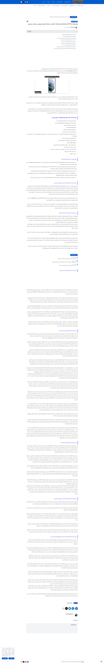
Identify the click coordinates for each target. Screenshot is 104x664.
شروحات (48, 5)
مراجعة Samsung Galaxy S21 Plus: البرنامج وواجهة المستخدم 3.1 (65, 48)
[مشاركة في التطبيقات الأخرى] (63, 608)
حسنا (11, 658)
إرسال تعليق (73, 624)
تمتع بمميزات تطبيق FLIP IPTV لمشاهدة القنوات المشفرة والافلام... (63, 262)
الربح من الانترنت (80, 5)
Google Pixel (33, 198)
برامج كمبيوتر (72, 5)
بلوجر (35, 5)
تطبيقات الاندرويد (55, 5)
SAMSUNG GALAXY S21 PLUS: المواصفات (69, 34)
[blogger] (21, 2)
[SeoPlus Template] (82, 662)
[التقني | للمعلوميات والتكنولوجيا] (78, 2)
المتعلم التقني (72, 27)
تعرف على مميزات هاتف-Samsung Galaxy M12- (67, 265)
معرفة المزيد (5, 658)
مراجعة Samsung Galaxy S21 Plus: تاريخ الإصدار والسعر (66, 38)
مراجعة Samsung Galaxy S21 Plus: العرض (69, 41)
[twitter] (23, 2)
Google (51, 338)
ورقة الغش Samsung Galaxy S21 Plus (69, 36)
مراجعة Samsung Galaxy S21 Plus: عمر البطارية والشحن (66, 46)
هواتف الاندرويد (64, 5)
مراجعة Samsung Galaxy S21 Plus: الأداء (69, 45)
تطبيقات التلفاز (41, 5)
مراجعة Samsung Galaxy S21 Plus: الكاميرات (68, 43)
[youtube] (27, 2)
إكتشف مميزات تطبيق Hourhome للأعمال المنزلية (67, 258)
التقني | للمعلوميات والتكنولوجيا (67, 661)
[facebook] (25, 2)
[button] (73, 608)
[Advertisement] (52, 11)
